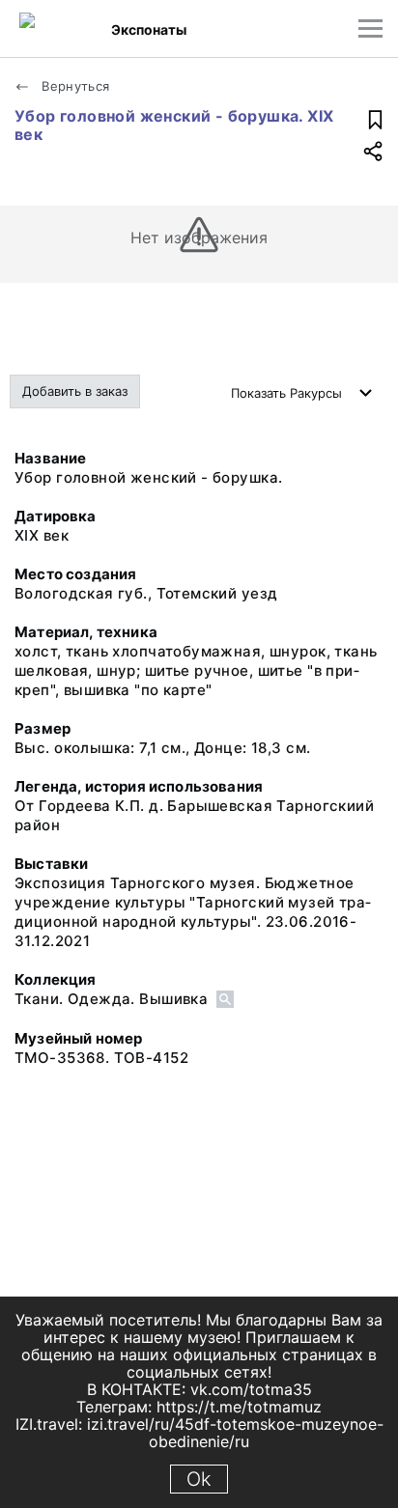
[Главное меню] (370, 28)
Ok (199, 1479)
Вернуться (74, 86)
